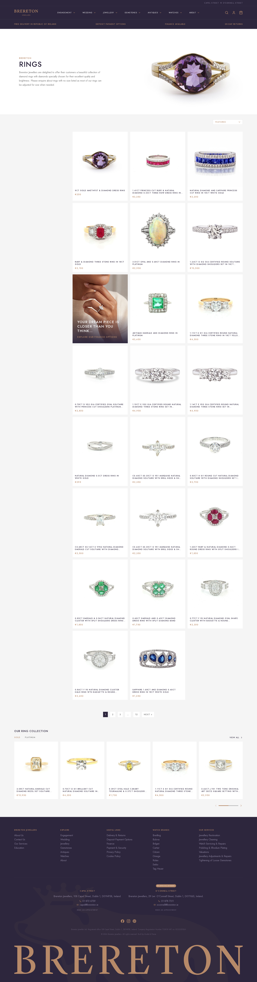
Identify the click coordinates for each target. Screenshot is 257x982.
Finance (110, 843)
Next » (148, 714)
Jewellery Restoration (209, 835)
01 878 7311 (167, 901)
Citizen (156, 852)
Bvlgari (156, 843)
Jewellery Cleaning (208, 839)
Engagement (66, 835)
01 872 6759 (88, 901)
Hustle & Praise (150, 934)
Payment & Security (116, 848)
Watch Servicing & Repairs (212, 843)
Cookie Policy (113, 856)
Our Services (20, 843)
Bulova (156, 839)
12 (136, 714)
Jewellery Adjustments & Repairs (215, 856)
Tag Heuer (158, 868)
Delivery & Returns (116, 835)
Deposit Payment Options (119, 839)
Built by (141, 934)
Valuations (204, 852)
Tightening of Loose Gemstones (215, 860)
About (63, 860)
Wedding (65, 839)
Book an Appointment (87, 910)
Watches (64, 856)
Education (19, 848)
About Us (18, 835)
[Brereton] (26, 13)
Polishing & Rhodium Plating (213, 848)
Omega (156, 856)
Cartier (156, 848)
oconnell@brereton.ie (167, 904)
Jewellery (64, 843)
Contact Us (19, 839)
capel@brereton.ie (89, 904)
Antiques (64, 852)
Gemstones (66, 848)
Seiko (155, 864)
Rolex (155, 860)
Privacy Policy (113, 852)
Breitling (157, 835)
